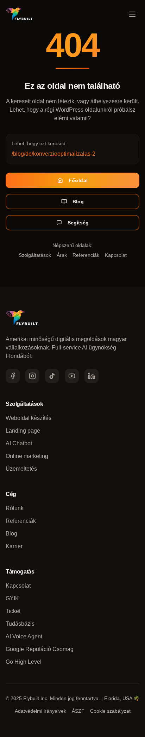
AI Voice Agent (24, 636)
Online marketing (27, 456)
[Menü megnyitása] (132, 14)
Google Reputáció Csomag (40, 649)
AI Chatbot (19, 443)
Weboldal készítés (28, 418)
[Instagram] (32, 376)
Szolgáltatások (35, 255)
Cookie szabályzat (110, 711)
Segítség (78, 222)
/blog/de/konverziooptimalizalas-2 (53, 154)
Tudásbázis (20, 624)
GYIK (12, 598)
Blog (78, 201)
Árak (62, 255)
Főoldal (78, 180)
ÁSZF (78, 711)
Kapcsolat (116, 255)
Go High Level (24, 662)
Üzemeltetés (21, 469)
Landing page (23, 431)
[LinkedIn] (91, 376)
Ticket (13, 611)
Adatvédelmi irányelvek (40, 711)
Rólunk (15, 508)
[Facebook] (13, 376)
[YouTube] (72, 376)
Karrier (14, 546)
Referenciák (85, 255)
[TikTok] (52, 376)
